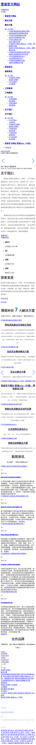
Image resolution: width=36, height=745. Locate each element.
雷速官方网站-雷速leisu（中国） (18, 143)
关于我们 (8, 109)
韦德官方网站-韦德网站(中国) (21, 739)
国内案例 (12, 101)
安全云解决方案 (14, 42)
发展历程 (12, 135)
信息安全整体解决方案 (17, 37)
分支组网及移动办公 (16, 58)
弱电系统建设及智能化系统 (18, 33)
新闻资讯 (8, 67)
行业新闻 (12, 84)
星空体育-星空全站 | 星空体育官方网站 (14, 730)
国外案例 (12, 105)
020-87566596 (5, 151)
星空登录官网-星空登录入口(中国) (20, 735)
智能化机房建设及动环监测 (18, 54)
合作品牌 (12, 139)
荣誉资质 (12, 131)
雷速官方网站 (10, 4)
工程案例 (8, 88)
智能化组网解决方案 (16, 63)
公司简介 (12, 122)
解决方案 (8, 20)
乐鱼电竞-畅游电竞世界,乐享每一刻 (20, 743)
